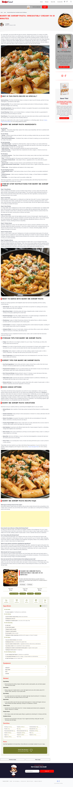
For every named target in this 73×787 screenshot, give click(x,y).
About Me (53, 1)
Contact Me (59, 1)
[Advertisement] (25, 519)
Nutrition (36, 602)
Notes (45, 602)
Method (26, 602)
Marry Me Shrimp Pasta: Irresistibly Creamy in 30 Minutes (17, 12)
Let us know (20, 751)
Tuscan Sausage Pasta (33, 446)
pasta (5, 12)
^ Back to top (5, 781)
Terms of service (38, 781)
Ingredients (6, 602)
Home (41, 1)
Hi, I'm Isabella (16, 781)
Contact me (23, 781)
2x (42, 605)
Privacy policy (30, 781)
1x (40, 605)
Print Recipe (22, 584)
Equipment (17, 602)
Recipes (46, 1)
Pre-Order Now (63, 118)
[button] (45, 609)
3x (44, 605)
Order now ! (44, 7)
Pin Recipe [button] (29, 584)
